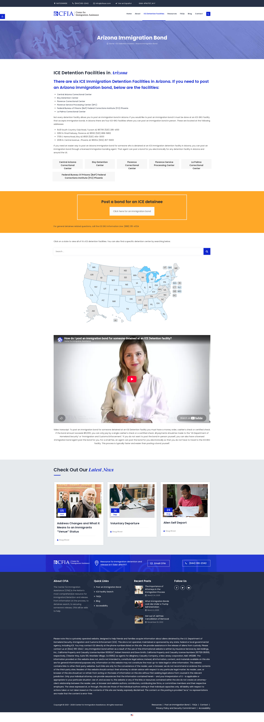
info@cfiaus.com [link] (103, 3)
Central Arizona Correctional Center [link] (74, 94)
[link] (2, 16)
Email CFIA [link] (160, 563)
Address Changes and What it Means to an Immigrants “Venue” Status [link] (78, 527)
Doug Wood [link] (64, 540)
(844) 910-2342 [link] (82, 3)
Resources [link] (172, 13)
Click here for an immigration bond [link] (132, 211)
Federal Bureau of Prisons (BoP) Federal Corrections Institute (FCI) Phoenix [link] (92, 108)
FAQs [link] (182, 13)
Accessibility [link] (102, 605)
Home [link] (129, 13)
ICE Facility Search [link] (104, 591)
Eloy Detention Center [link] (67, 98)
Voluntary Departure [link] (124, 523)
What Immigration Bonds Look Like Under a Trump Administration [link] (157, 604)
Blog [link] (190, 13)
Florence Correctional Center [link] (71, 101)
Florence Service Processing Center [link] (164, 164)
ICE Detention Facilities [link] (154, 13)
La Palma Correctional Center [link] (71, 111)
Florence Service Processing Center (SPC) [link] (77, 104)
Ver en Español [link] (125, 3)
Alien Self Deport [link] (175, 523)
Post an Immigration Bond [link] (108, 587)
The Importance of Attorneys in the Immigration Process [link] (155, 589)
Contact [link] (199, 13)
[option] (78, 513)
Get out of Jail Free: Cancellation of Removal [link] (157, 617)
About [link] (137, 13)
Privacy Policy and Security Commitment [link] (176, 708)
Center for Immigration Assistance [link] (90, 704)
